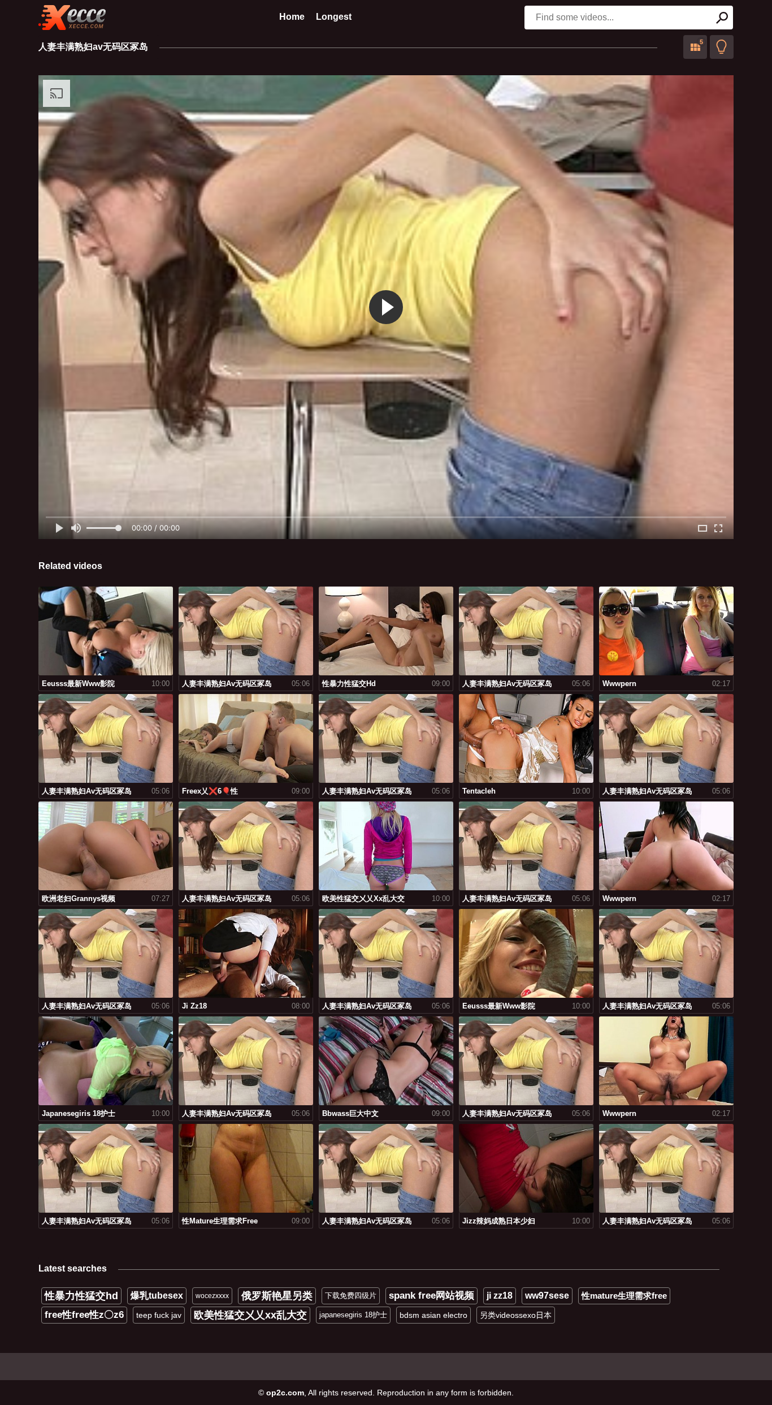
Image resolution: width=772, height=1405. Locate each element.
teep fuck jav (158, 1315)
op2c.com (285, 1392)
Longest (334, 16)
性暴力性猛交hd (81, 1295)
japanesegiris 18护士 (353, 1315)
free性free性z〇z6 (84, 1314)
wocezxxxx (212, 1296)
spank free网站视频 (431, 1295)
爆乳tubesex (157, 1295)
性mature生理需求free (624, 1295)
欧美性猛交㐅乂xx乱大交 (250, 1315)
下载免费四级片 (350, 1295)
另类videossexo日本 (516, 1315)
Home (292, 16)
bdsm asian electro (433, 1315)
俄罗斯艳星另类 (277, 1295)
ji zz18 (500, 1295)
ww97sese (547, 1295)
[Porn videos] (72, 18)
